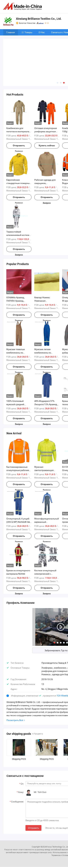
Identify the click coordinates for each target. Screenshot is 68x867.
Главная (10, 32)
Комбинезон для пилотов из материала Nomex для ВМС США (17, 108)
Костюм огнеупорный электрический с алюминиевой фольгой (46, 550)
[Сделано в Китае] (23, 6)
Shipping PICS (19, 735)
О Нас (42, 32)
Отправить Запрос (19, 123)
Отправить (33, 804)
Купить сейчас (47, 122)
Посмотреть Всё (14, 696)
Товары (28, 32)
